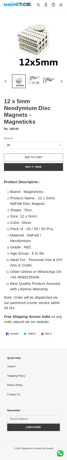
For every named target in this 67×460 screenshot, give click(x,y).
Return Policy (15, 384)
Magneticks (27, 448)
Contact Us (13, 394)
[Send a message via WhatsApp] (60, 453)
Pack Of (8, 138)
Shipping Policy (16, 375)
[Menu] (61, 4)
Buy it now (33, 167)
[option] (19, 81)
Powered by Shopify (43, 448)
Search (11, 366)
